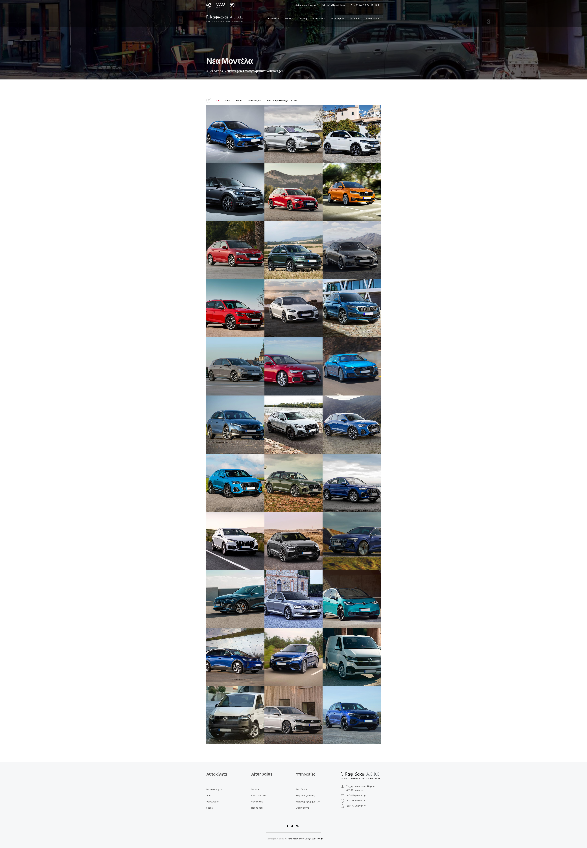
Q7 (235, 533)
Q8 (293, 533)
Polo (235, 126)
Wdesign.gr (317, 838)
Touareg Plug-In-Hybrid (351, 707)
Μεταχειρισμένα (214, 789)
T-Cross (351, 126)
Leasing (303, 18)
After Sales (319, 18)
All (217, 100)
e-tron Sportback (235, 591)
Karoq (293, 242)
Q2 (293, 416)
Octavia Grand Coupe (235, 416)
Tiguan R (293, 649)
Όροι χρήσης (302, 807)
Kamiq (235, 300)
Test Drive (301, 789)
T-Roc (235, 184)
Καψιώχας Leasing (306, 795)
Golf (235, 358)
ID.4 (235, 649)
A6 (293, 358)
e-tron (351, 533)
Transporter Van (352, 649)
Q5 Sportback (351, 475)
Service (255, 789)
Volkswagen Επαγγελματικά (282, 100)
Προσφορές (257, 807)
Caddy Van (235, 707)
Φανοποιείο (257, 801)
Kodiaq (351, 300)
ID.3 (352, 591)
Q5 (293, 475)
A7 (351, 358)
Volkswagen (254, 100)
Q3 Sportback (235, 475)
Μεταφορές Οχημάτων (308, 801)
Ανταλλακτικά (258, 795)
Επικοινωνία (372, 18)
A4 (351, 242)
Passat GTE (293, 707)
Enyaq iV (293, 126)
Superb (293, 591)
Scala (235, 242)
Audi (227, 100)
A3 (293, 184)
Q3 (351, 416)
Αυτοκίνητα (273, 18)
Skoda (239, 100)
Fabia (351, 184)
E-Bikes (289, 18)
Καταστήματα (337, 18)
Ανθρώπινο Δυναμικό (306, 5)
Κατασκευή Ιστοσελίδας (299, 838)
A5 (293, 300)
